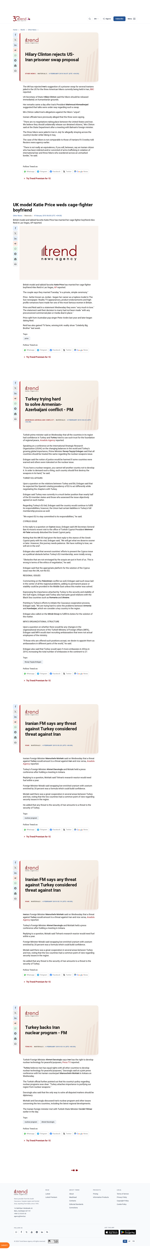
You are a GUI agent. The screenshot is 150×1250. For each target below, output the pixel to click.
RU (134, 1241)
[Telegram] (37, 1232)
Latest (47, 1194)
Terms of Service (123, 1194)
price (26, 338)
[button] (15, 35)
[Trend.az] (21, 18)
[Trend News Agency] (20, 1192)
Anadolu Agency (47, 440)
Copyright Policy (123, 1201)
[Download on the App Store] (112, 1232)
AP (55, 287)
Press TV (66, 1062)
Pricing (95, 1194)
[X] (26, 1232)
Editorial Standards (76, 1204)
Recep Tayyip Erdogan (33, 662)
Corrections (73, 1208)
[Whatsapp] (16, 1232)
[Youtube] (32, 1232)
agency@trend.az (20, 1216)
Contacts (72, 1201)
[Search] (89, 18)
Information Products (101, 1197)
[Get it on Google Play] (128, 1232)
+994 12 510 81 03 (20, 1213)
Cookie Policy (121, 1204)
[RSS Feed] (47, 1232)
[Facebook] (21, 1232)
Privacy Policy (122, 1197)
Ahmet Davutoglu (47, 1122)
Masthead (73, 1197)
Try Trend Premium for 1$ (38, 178)
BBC (92, 89)
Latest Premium (51, 1197)
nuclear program (31, 818)
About (71, 1194)
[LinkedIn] (42, 1232)
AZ (129, 1241)
